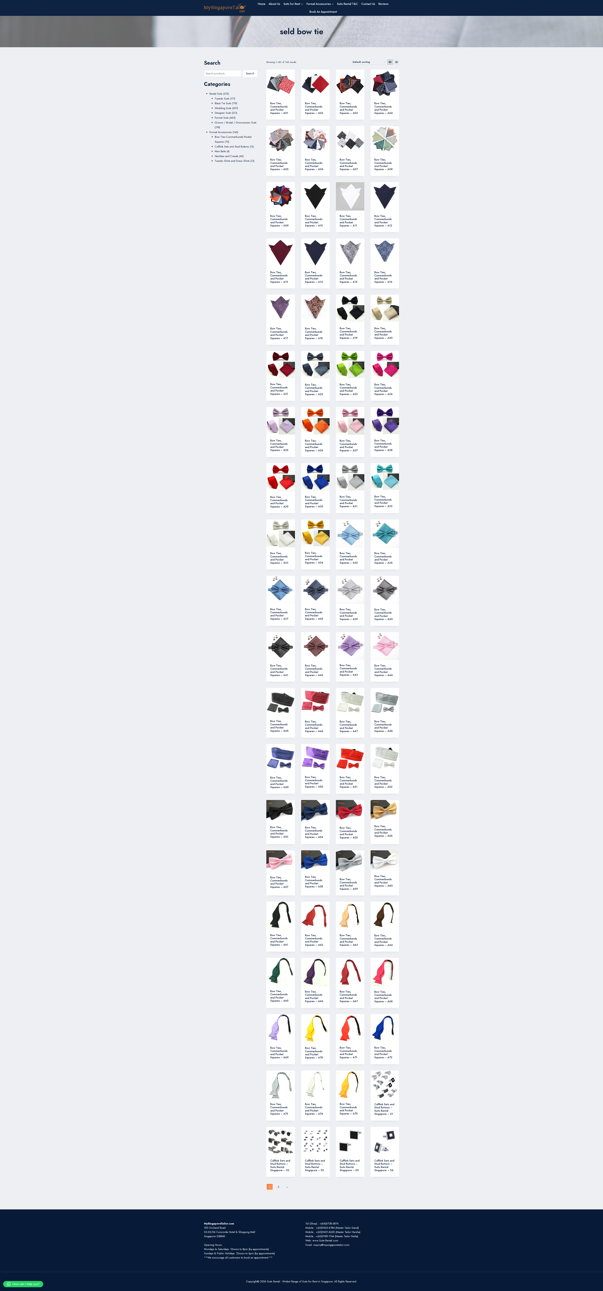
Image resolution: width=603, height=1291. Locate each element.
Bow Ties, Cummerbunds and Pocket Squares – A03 (349, 108)
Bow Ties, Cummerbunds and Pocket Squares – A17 (279, 333)
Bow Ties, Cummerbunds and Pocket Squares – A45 (279, 726)
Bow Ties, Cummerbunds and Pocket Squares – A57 (279, 882)
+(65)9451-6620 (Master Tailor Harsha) (338, 1232)
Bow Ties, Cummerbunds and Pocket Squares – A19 (349, 333)
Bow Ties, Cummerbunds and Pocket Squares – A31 (348, 501)
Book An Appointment (323, 12)
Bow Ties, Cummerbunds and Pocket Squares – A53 (279, 832)
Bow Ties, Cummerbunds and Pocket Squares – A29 (279, 501)
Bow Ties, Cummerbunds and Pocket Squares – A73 (279, 1109)
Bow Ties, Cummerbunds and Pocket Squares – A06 (314, 164)
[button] (23, 1284)
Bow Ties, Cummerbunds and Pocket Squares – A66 (314, 996)
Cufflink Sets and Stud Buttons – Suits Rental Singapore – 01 (384, 1109)
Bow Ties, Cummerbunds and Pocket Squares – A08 (383, 164)
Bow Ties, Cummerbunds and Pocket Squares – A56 (383, 831)
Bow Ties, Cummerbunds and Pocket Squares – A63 (349, 940)
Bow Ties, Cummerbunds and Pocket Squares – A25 (279, 445)
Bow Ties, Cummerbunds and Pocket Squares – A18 (314, 333)
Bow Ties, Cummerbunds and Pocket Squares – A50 (314, 782)
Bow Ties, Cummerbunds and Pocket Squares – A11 (348, 220)
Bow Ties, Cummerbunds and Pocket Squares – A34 (314, 557)
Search (250, 73)
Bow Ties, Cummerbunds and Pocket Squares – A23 (349, 389)
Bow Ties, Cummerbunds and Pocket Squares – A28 (383, 445)
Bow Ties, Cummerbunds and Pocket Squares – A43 (349, 670)
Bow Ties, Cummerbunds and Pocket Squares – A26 (314, 445)
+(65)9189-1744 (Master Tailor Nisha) (337, 1236)
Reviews (383, 4)
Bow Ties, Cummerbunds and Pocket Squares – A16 (383, 277)
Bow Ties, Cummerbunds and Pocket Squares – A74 (314, 1109)
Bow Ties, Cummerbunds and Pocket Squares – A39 (349, 614)
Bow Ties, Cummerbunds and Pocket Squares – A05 (279, 164)
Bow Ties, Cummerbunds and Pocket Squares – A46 (314, 726)
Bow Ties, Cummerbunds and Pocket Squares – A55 (349, 832)
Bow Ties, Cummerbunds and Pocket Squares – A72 (383, 1052)
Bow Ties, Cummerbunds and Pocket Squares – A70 (314, 1052)
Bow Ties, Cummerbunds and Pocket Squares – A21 (279, 389)
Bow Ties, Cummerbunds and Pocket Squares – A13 (279, 277)
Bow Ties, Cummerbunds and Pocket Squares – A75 (349, 1108)
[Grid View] (390, 62)
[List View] (396, 62)
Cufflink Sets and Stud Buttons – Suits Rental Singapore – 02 (280, 1165)
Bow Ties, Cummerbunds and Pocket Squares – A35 (349, 558)
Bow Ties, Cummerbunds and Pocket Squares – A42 (314, 670)
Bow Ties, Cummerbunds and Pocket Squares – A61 (279, 940)
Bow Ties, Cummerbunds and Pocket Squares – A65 (279, 996)
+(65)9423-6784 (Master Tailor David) (337, 1228)
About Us (274, 4)
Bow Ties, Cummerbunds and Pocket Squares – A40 (383, 614)
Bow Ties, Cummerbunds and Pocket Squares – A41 (279, 670)
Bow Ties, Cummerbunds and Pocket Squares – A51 (348, 782)
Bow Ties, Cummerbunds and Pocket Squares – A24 (383, 389)
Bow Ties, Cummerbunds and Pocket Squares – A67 (349, 996)
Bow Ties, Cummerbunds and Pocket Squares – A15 (348, 277)
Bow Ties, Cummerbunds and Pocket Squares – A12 (383, 220)
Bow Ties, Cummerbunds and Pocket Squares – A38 (314, 614)
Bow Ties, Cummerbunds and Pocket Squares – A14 (314, 277)
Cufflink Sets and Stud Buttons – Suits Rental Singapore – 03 (315, 1165)
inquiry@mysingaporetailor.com (331, 1245)
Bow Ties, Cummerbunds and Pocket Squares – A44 (383, 670)
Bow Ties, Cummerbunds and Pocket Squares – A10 (314, 220)
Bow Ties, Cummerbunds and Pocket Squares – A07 (349, 164)
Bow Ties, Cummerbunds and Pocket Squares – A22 (314, 389)
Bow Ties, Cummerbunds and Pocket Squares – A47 (349, 726)
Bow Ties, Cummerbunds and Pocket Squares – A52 (383, 782)
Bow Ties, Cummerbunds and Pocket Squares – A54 (314, 832)
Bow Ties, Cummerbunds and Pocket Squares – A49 (279, 782)
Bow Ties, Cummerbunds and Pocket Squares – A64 (383, 940)
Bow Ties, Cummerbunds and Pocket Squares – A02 (314, 108)
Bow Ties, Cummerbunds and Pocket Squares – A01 (279, 108)
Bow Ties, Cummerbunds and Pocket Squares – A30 (314, 501)
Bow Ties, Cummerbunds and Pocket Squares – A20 (383, 333)
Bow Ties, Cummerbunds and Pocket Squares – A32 (383, 501)
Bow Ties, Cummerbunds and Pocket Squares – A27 (349, 445)
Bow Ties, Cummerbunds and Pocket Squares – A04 (383, 108)
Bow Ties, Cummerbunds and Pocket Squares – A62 (314, 940)
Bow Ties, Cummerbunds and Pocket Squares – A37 (279, 614)
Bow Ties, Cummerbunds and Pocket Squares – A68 (383, 996)
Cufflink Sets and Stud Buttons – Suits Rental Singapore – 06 (384, 1165)
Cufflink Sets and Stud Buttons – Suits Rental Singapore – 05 (350, 1165)
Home (261, 4)
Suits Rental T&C (347, 4)
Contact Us (368, 4)
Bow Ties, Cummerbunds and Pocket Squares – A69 (279, 1052)
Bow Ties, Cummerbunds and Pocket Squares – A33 (279, 558)
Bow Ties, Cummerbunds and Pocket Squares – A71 (348, 1052)
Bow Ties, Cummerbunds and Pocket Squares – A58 (314, 881)
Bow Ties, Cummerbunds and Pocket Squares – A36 (383, 558)
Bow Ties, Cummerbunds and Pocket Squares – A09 (279, 220)
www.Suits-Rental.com (325, 1240)
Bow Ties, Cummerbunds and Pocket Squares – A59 (349, 884)
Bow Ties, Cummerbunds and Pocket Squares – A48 (383, 726)
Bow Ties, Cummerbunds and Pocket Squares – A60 (383, 881)
